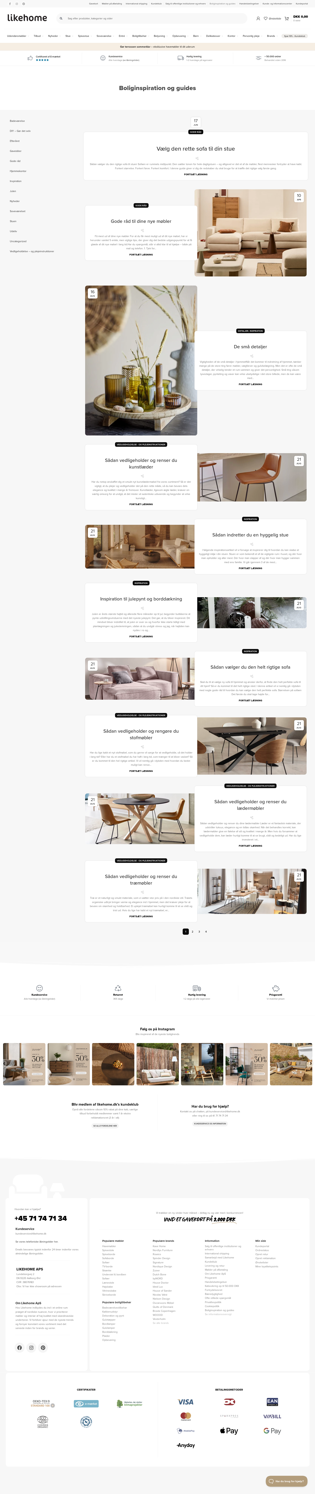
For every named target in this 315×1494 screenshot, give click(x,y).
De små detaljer (250, 346)
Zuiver (156, 1270)
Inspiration (256, 330)
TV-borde (107, 1266)
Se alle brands (161, 1323)
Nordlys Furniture (163, 1250)
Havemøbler (109, 1246)
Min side (260, 1241)
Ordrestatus (262, 1250)
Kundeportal (262, 1246)
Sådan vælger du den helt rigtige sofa (250, 667)
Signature (158, 1262)
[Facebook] (20, 1348)
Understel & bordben (114, 1274)
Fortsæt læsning (195, 174)
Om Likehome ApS (215, 1273)
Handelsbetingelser (216, 1282)
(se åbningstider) (131, 60)
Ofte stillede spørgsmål (218, 1298)
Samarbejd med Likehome (219, 1257)
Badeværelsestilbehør (114, 1307)
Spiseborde (108, 1254)
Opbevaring (109, 1340)
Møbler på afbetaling (216, 1269)
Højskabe (107, 1286)
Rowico (157, 1254)
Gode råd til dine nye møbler (141, 221)
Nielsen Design (161, 1298)
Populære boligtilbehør (116, 1302)
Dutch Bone (159, 1274)
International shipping (217, 1253)
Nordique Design (162, 1266)
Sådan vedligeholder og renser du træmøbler (141, 879)
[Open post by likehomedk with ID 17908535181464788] (158, 1064)
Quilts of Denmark (163, 1307)
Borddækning (110, 1332)
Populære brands (163, 1241)
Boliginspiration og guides (219, 1310)
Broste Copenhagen (164, 1311)
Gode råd (195, 131)
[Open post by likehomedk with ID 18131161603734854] (24, 1064)
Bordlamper (108, 1324)
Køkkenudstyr (110, 1311)
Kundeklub (211, 1261)
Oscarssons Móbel (163, 1303)
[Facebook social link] (10, 4)
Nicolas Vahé (160, 1294)
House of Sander (162, 1290)
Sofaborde (108, 1258)
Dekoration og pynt (113, 1315)
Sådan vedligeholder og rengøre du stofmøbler (141, 734)
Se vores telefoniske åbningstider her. (36, 1241)
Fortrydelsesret (213, 1290)
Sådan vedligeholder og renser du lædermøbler (250, 804)
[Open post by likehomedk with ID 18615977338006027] (69, 1064)
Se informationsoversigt (218, 1314)
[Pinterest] (43, 1348)
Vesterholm (159, 1319)
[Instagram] (31, 1348)
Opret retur (261, 1254)
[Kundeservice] (39, 988)
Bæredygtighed (213, 1294)
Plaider (106, 1336)
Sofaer (106, 1262)
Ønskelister (261, 1262)
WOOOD (158, 1315)
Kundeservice (39, 995)
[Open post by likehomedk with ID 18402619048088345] (113, 1064)
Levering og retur (215, 1265)
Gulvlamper (108, 1328)
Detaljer (243, 330)
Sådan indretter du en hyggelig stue (250, 534)
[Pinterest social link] (23, 4)
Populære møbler (113, 1241)
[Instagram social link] (17, 4)
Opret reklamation (265, 1258)
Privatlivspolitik (213, 1302)
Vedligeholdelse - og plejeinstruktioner (141, 444)
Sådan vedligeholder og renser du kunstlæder (141, 463)
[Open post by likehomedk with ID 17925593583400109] (291, 1064)
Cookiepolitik (212, 1306)
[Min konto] (258, 18)
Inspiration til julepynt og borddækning (141, 598)
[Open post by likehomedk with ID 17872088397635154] (202, 1064)
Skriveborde (109, 1294)
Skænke (106, 1270)
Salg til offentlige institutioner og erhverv (223, 1247)
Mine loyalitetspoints (266, 1266)
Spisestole (108, 1250)
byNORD (158, 1278)
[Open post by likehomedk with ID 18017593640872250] (246, 1064)
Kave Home (159, 1246)
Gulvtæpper (109, 1319)
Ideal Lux (158, 1286)
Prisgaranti (211, 1277)
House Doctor (161, 1282)
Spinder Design (161, 1258)
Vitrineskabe (109, 1290)
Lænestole (108, 1282)
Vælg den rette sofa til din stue (196, 148)
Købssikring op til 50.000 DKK (222, 1286)
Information (212, 1241)
